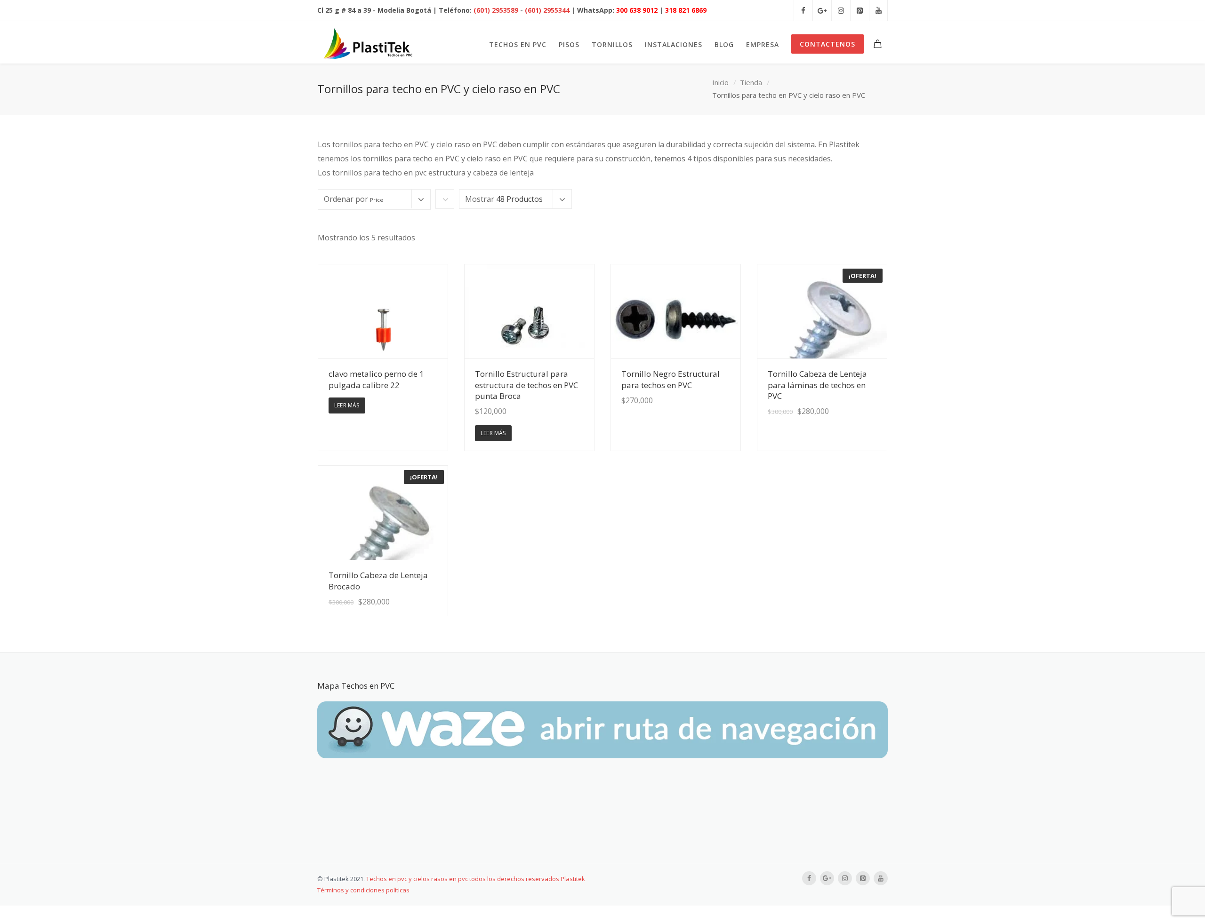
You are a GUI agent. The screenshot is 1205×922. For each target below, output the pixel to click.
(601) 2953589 (496, 10)
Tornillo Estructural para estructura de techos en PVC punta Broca (526, 384)
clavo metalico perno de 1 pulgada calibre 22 (376, 379)
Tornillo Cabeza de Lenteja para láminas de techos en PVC (817, 384)
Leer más (347, 405)
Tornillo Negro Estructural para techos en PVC (670, 379)
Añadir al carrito (705, 417)
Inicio (720, 82)
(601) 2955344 (547, 10)
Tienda (751, 82)
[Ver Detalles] (383, 311)
